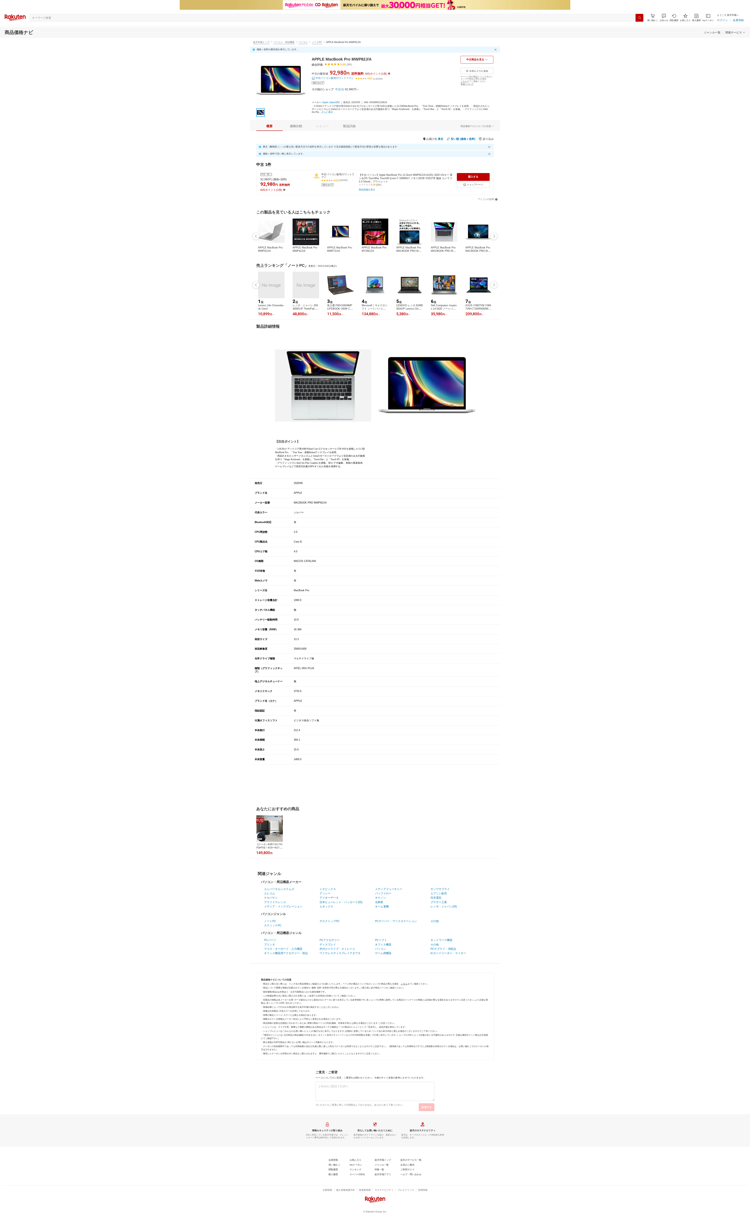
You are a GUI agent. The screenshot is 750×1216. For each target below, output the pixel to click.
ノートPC (317, 42)
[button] (664, 18)
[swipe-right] (494, 236)
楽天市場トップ (261, 42)
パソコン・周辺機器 (284, 42)
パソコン (303, 42)
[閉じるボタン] (496, 49)
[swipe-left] (256, 236)
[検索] (639, 18)
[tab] (269, 126)
